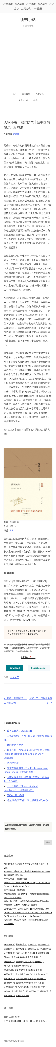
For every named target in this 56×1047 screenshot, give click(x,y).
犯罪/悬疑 (19, 991)
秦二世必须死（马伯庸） (15, 890)
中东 (44, 974)
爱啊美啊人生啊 (15, 744)
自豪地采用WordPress (14, 1041)
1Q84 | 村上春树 (15, 795)
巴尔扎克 (23, 987)
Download (15, 668)
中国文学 (45, 948)
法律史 (8, 991)
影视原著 (34, 987)
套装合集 (26, 93)
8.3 (11, 530)
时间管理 (45, 991)
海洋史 (8, 965)
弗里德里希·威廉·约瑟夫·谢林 (18, 970)
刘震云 (41, 978)
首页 (14, 93)
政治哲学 (9, 983)
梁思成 (15, 133)
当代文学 (34, 974)
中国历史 (9, 944)
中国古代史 (22, 995)
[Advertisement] (28, 60)
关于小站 (40, 93)
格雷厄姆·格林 (33, 957)
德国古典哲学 (23, 983)
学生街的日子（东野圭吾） (16, 879)
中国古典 (43, 944)
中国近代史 (38, 983)
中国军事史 (42, 953)
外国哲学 (9, 961)
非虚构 (31, 978)
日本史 (8, 957)
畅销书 (38, 970)
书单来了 (14, 677)
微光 (35, 100)
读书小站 (28, 19)
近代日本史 (10, 987)
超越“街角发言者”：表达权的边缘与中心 (27, 800)
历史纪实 (21, 978)
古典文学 (9, 948)
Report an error (38, 668)
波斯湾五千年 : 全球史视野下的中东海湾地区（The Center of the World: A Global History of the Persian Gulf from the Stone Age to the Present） (28, 912)
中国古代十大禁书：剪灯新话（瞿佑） (21, 905)
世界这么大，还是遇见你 (19, 730)
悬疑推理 (21, 944)
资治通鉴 (19, 957)
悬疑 (31, 953)
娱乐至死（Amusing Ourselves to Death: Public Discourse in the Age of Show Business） (27, 753)
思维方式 (33, 948)
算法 (28, 965)
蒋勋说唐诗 (13, 762)
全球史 (39, 961)
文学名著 (21, 948)
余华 (19, 961)
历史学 (32, 944)
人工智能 (9, 953)
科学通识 (9, 978)
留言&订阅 (23, 100)
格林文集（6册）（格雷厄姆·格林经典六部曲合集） (27, 901)
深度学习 (19, 965)
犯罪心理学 (10, 974)
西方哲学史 (32, 991)
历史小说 (21, 953)
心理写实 (28, 961)
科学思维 (9, 995)
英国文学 (23, 974)
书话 (44, 987)
